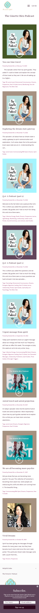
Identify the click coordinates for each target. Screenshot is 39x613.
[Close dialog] (37, 586)
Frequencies (5, 84)
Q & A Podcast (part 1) (13, 263)
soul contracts (21, 221)
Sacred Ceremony (12, 221)
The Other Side (13, 86)
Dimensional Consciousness (23, 82)
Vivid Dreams (8, 535)
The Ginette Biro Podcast (19, 16)
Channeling (9, 283)
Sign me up (19, 607)
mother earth (28, 218)
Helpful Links (7, 568)
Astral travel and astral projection (18, 401)
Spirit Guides (29, 221)
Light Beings (5, 218)
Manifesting (25, 84)
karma (20, 84)
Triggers (16, 359)
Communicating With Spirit (20, 152)
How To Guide (14, 84)
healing (16, 285)
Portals (4, 221)
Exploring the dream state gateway (18, 129)
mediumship (20, 218)
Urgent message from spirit (15, 332)
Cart (34, 6)
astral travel (11, 82)
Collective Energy (10, 216)
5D (6, 82)
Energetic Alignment (8, 285)
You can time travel (11, 62)
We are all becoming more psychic (18, 468)
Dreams (34, 82)
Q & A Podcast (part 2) (13, 196)
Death (17, 216)
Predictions (19, 357)
